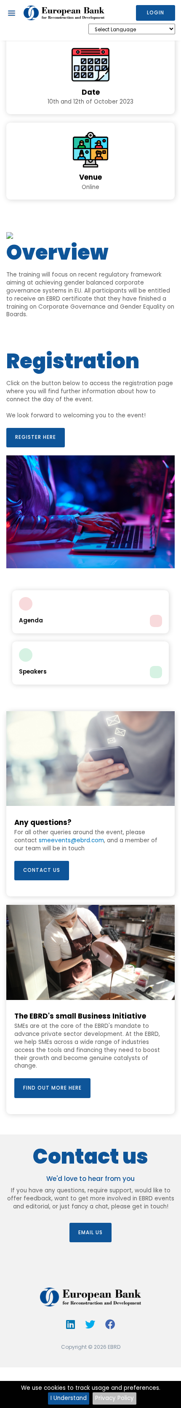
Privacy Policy (114, 1398)
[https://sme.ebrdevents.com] (64, 13)
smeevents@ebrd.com (71, 840)
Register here (35, 437)
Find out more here (52, 1088)
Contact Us (41, 870)
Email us (90, 1232)
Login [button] (155, 12)
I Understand (69, 1398)
